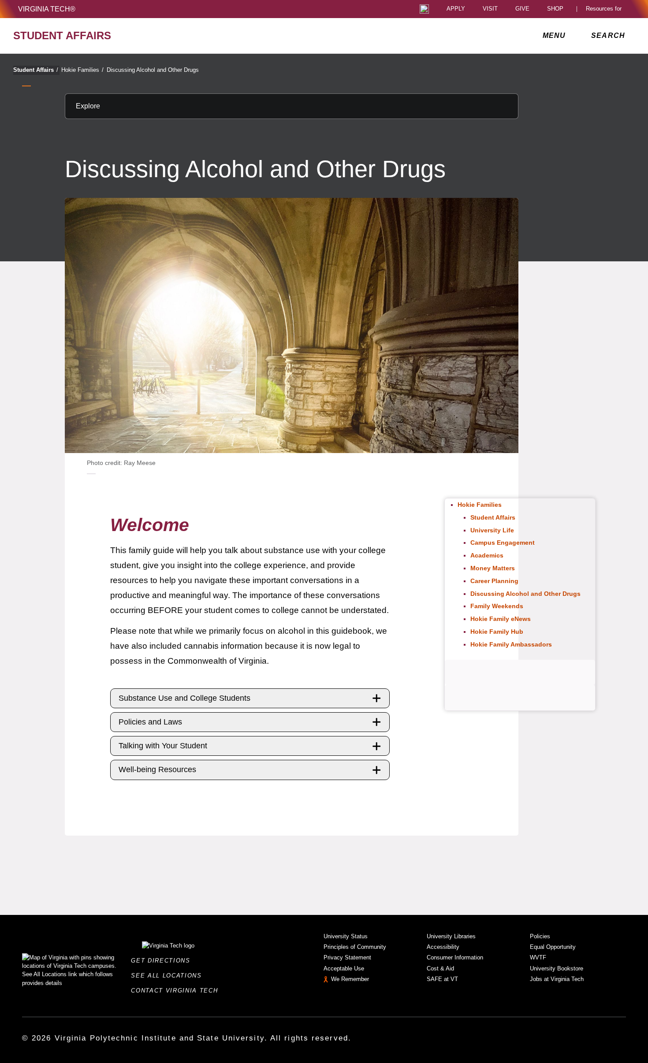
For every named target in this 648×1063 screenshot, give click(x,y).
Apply (456, 9)
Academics (486, 555)
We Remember (350, 979)
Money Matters (492, 568)
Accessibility (443, 947)
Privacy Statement (347, 957)
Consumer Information (455, 957)
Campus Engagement (502, 542)
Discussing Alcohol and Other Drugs (153, 70)
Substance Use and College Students (184, 698)
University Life (492, 530)
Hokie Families (82, 70)
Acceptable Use (344, 968)
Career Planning (494, 580)
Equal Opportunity (553, 947)
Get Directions (163, 960)
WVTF (538, 957)
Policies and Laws (150, 721)
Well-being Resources (157, 769)
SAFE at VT (442, 979)
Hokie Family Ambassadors (511, 644)
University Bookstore (556, 968)
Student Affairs (35, 70)
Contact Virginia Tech (177, 990)
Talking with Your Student (163, 745)
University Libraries (451, 936)
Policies (540, 936)
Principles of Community (355, 947)
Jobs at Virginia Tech (557, 979)
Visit (490, 9)
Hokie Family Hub (496, 631)
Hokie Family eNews (500, 618)
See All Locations (169, 975)
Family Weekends (496, 606)
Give (522, 9)
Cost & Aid (440, 968)
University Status (346, 936)
